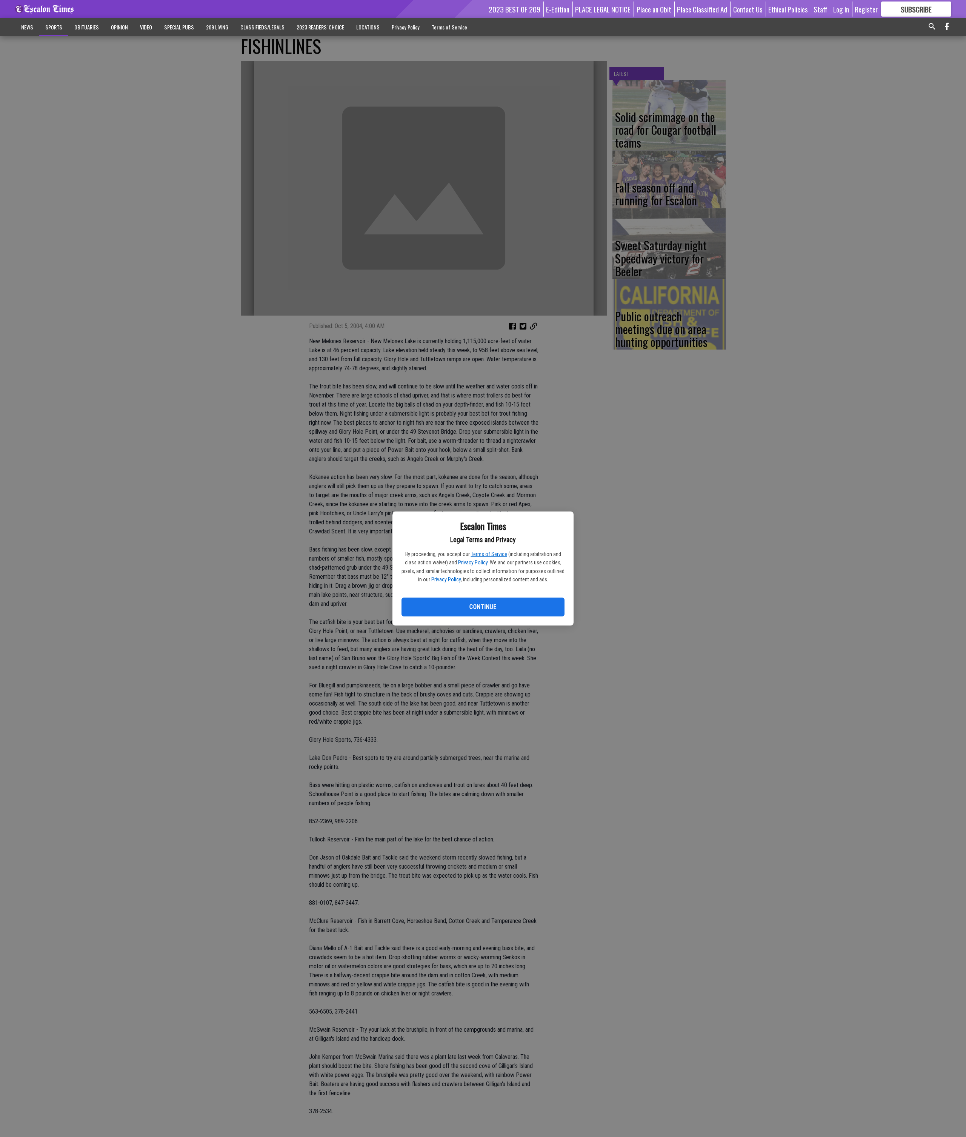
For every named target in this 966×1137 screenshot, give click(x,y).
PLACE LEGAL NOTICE (603, 9)
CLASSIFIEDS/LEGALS (262, 27)
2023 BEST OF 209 (514, 9)
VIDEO (146, 27)
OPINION (119, 27)
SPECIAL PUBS (179, 27)
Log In (841, 9)
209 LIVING (217, 27)
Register (866, 9)
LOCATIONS (368, 27)
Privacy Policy (473, 562)
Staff (820, 9)
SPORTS (53, 27)
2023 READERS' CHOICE (320, 27)
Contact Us (748, 9)
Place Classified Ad (702, 9)
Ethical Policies (788, 9)
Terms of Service (489, 554)
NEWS (27, 27)
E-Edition (557, 9)
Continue (482, 606)
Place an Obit (654, 9)
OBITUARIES (86, 27)
